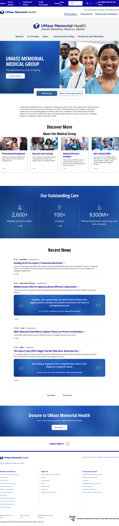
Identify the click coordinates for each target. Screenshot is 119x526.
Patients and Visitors (8, 472)
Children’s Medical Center (89, 477)
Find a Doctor (87, 14)
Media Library (45, 486)
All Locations (70, 13)
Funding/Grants (42, 283)
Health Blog (7, 504)
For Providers (33, 36)
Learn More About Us (15, 76)
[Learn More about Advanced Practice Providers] (75, 168)
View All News (51, 395)
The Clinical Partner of (100, 457)
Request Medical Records (7, 498)
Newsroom (44, 489)
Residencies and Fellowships (90, 36)
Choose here (72, 3)
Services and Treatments (106, 13)
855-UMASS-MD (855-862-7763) (13, 463)
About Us (20, 36)
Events (43, 483)
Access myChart (14, 3)
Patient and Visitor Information (9, 474)
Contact (43, 477)
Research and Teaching (63, 36)
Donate (57, 3)
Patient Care (30, 347)
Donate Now (61, 428)
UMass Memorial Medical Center (92, 474)
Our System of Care (89, 472)
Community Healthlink (89, 489)
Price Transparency (6, 507)
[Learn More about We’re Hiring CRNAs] (105, 168)
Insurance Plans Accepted (7, 483)
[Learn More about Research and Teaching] (44, 168)
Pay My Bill (3, 495)
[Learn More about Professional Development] (13, 168)
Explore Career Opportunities (71, 93)
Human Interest (34, 259)
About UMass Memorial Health (50, 474)
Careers (2, 3)
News (45, 36)
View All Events (67, 395)
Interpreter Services (6, 486)
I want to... (62, 3)
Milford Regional (87, 486)
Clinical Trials (5, 477)
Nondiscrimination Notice (49, 492)
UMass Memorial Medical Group (92, 492)
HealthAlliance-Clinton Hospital (91, 483)
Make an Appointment (6, 489)
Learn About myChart (6, 492)
